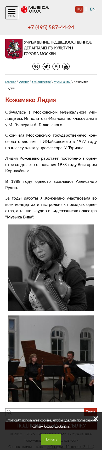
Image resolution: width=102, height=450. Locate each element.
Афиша (24, 81)
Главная (10, 81)
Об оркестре (41, 81)
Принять (50, 439)
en (92, 9)
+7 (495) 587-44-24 (51, 27)
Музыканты (62, 81)
